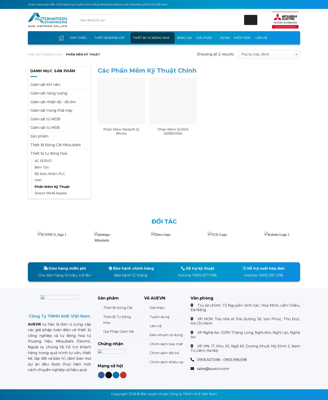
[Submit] (250, 20)
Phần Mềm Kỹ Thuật (52, 187)
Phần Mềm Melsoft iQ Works (121, 131)
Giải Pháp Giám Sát (118, 332)
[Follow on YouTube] (123, 374)
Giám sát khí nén (45, 84)
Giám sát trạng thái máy (51, 110)
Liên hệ (261, 37)
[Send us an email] (108, 374)
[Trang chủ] (61, 38)
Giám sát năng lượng (48, 93)
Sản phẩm (39, 136)
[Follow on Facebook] (101, 374)
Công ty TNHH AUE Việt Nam (193, 394)
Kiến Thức (242, 37)
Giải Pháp (204, 37)
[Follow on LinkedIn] (115, 374)
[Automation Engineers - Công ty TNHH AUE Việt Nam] (285, 20)
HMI (38, 180)
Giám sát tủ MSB (45, 127)
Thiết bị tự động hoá (151, 37)
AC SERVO (43, 161)
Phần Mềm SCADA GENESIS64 (173, 131)
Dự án (225, 37)
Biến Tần (42, 167)
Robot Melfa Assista (51, 193)
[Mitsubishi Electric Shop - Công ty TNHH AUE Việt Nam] (50, 20)
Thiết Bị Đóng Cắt (109, 37)
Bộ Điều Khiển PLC (50, 174)
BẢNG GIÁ (184, 37)
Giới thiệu (78, 37)
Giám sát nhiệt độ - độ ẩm (53, 102)
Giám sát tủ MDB (45, 119)
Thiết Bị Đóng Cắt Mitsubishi (55, 145)
